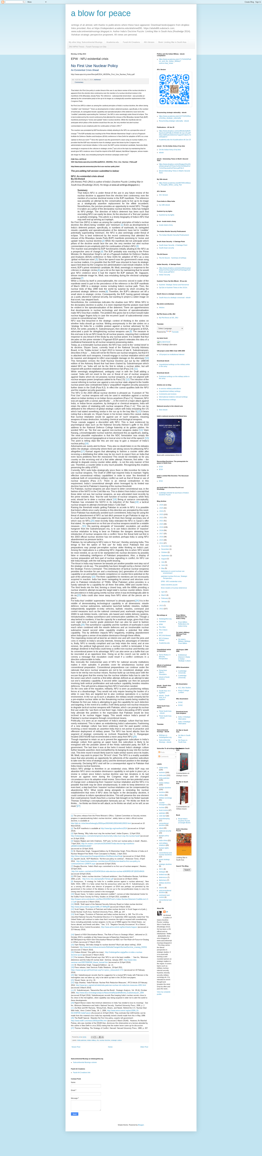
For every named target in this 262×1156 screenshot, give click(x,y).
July (163, 562)
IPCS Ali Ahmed (165, 635)
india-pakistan (81, 1040)
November (165, 549)
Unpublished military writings (169, 391)
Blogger (141, 1125)
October (164, 552)
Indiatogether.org (165, 619)
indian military (91, 1040)
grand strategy (164, 859)
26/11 (161, 869)
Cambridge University (182, 672)
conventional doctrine (164, 824)
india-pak (162, 775)
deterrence (163, 877)
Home (110, 1047)
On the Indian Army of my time (170, 150)
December (165, 546)
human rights (164, 848)
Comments (164, 757)
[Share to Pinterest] (102, 1037)
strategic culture (116, 1040)
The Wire (162, 627)
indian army (163, 768)
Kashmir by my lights (166, 215)
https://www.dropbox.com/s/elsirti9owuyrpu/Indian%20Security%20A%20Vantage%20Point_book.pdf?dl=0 (175, 270)
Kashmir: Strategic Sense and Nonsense (174, 285)
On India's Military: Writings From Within (184, 641)
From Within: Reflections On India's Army (183, 624)
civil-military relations (163, 844)
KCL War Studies (184, 688)
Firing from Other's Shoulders (163, 672)
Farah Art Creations (131, 42)
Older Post (144, 1047)
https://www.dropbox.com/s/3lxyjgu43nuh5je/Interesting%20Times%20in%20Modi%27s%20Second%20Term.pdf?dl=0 (174, 166)
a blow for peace (101, 13)
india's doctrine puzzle (169, 585)
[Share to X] (97, 1037)
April (163, 592)
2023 (161, 514)
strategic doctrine (165, 864)
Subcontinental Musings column (85, 1062)
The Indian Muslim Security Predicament (174, 235)
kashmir (162, 772)
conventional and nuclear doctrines (165, 854)
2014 (161, 543)
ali (167, 912)
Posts (162, 752)
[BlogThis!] (94, 1037)
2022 (161, 518)
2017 (161, 534)
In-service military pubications (170, 389)
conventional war (165, 900)
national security (165, 831)
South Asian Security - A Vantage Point (173, 245)
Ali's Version (149, 42)
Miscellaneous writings (167, 400)
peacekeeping (164, 819)
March (163, 595)
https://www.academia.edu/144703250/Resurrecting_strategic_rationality (175, 117)
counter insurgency (163, 804)
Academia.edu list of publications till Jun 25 (175, 140)
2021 (161, 521)
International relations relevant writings (173, 397)
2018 (161, 530)
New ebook (163, 410)
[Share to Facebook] (100, 1037)
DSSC (180, 702)
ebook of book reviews (164, 678)
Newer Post (76, 1047)
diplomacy (163, 880)
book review (163, 810)
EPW (161, 624)
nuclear (162, 807)
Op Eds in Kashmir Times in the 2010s (173, 288)
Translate (175, 332)
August (164, 559)
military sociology (165, 798)
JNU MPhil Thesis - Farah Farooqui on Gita (87, 47)
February (164, 598)
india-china (163, 840)
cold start (162, 816)
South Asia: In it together (164, 692)
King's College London (183, 691)
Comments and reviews (167, 394)
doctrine (162, 792)
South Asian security (166, 248)
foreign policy (164, 836)
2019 (161, 527)
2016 (161, 537)
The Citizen (163, 630)
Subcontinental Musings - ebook (165, 741)
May (163, 568)
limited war (163, 875)
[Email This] (92, 1037)
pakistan (162, 813)
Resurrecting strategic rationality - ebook (174, 121)
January (164, 602)
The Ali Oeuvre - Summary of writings (172, 258)
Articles (161, 308)
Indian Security (164, 275)
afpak (161, 828)
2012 (161, 609)
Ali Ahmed (97, 79)
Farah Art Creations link (81, 1072)
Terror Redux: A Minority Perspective (164, 657)
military (161, 795)
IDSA (161, 467)
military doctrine (165, 883)
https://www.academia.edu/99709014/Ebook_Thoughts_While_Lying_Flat (175, 184)
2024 (161, 511)
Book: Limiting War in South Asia (172, 42)
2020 (161, 524)
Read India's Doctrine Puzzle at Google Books (184, 821)
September (165, 556)
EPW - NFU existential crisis (171, 581)
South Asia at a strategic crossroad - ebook (174, 298)
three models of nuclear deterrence (174, 588)
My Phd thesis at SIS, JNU (168, 318)
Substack (162, 622)
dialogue (162, 872)
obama (161, 888)
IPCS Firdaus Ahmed (164, 639)
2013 (161, 606)
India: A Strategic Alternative (184, 718)
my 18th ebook (164, 205)
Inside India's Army (166, 225)
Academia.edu (112, 42)
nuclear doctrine (105, 1040)
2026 (161, 505)
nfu (98, 1040)
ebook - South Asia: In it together (164, 698)
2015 (161, 540)
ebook (161, 153)
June (163, 565)
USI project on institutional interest (171, 354)
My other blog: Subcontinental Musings (85, 42)
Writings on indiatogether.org (165, 736)
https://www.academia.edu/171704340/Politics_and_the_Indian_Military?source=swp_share (175, 61)
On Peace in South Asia (182, 741)
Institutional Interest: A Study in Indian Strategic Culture (184, 658)
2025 (161, 508)
